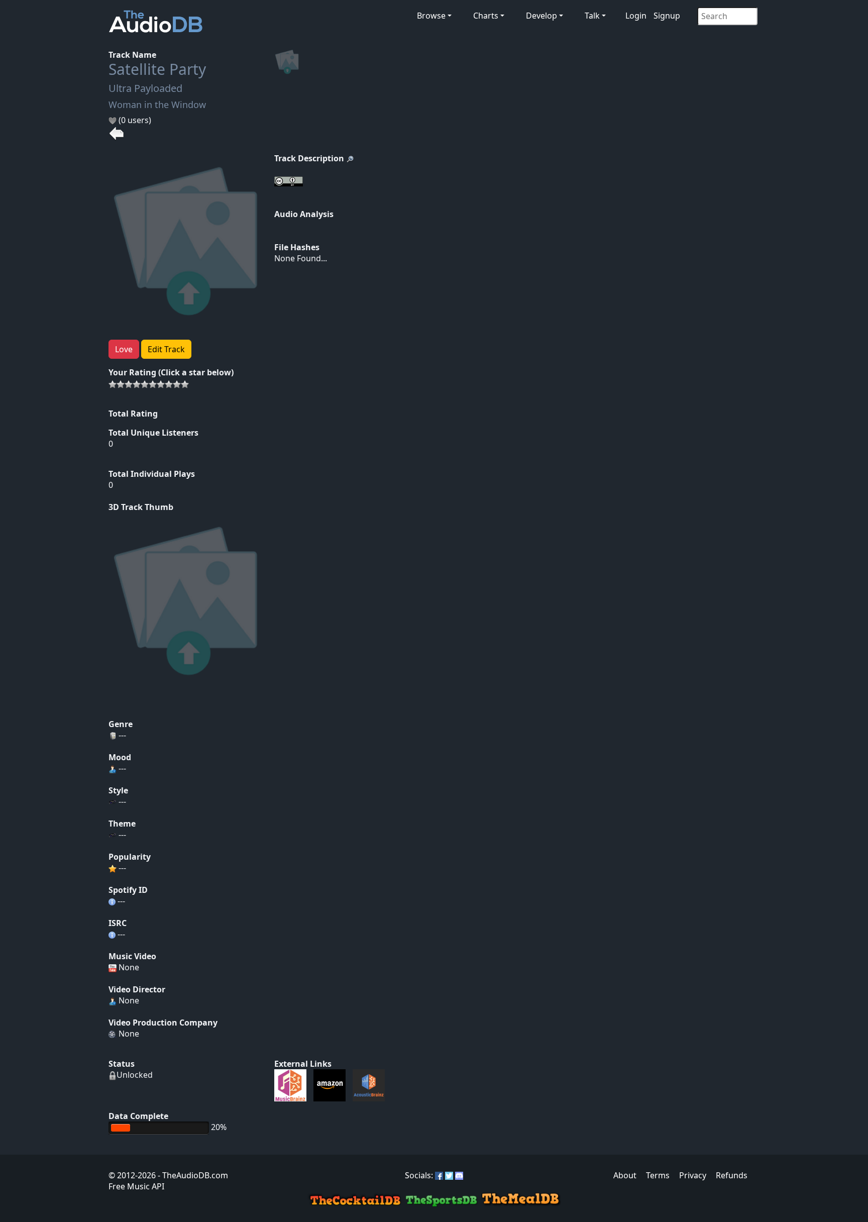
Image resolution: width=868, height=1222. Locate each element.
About (624, 1175)
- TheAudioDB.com (192, 1175)
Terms (658, 1175)
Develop (541, 15)
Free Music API (136, 1186)
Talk (592, 15)
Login (635, 15)
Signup (667, 15)
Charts (485, 15)
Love (124, 349)
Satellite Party (157, 69)
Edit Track (166, 349)
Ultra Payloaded (145, 88)
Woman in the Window (157, 104)
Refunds (731, 1175)
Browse (431, 15)
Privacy (692, 1175)
